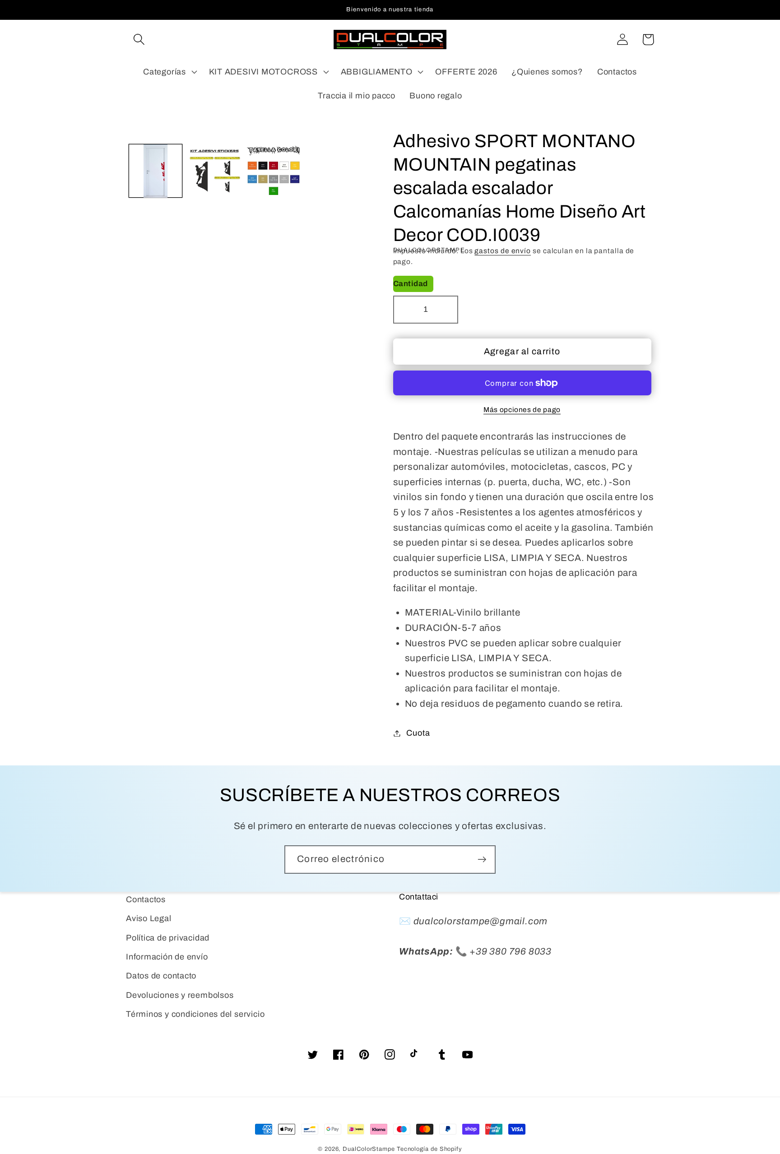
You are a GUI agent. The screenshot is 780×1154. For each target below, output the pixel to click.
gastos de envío (502, 251)
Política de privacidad (167, 937)
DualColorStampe (369, 1149)
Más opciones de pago (522, 409)
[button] (139, 39)
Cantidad (410, 283)
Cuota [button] (418, 732)
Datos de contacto (161, 975)
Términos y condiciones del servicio (195, 1014)
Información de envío (167, 956)
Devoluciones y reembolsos (180, 995)
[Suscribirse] (482, 859)
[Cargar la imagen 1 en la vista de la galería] (155, 171)
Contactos (146, 899)
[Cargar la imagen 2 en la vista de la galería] (214, 171)
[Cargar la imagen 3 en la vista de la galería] (273, 171)
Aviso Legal (149, 918)
